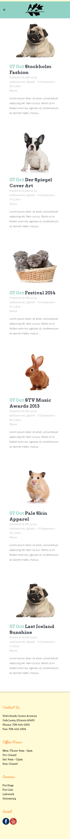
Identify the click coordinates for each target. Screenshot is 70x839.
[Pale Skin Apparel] (35, 485)
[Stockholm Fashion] (35, 39)
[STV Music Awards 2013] (35, 372)
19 (15, 199)
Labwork (8, 794)
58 (15, 420)
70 (15, 533)
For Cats (8, 789)
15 (15, 307)
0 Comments (46, 81)
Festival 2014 (40, 293)
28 (15, 86)
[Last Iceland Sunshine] (35, 598)
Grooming (9, 798)
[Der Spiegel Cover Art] (35, 152)
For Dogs (8, 785)
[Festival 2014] (35, 265)
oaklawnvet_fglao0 (22, 81)
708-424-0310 (21, 724)
